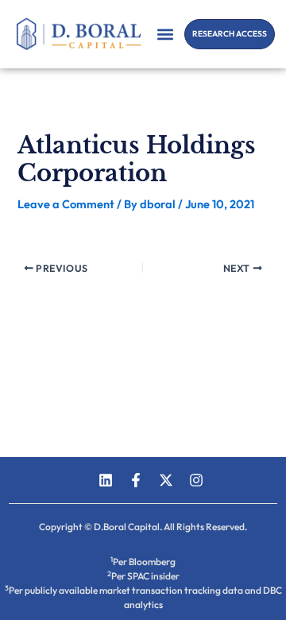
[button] (166, 34)
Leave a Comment (65, 203)
